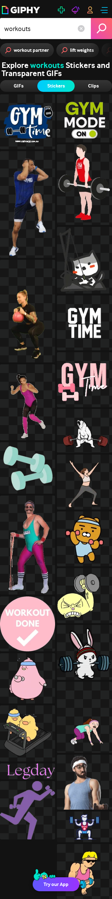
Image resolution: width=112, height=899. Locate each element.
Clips (93, 86)
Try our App (56, 884)
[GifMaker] (61, 10)
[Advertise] (76, 10)
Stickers (56, 86)
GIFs (19, 86)
